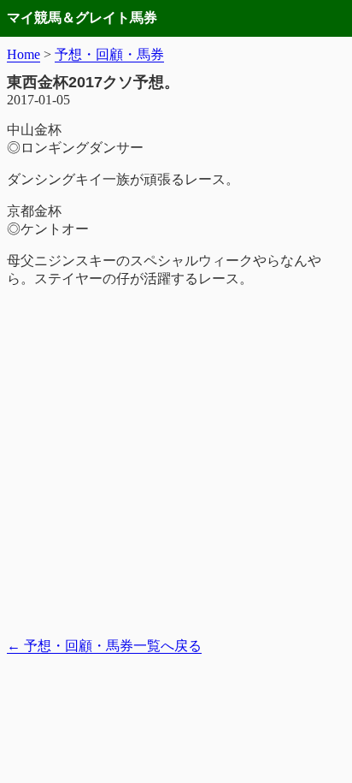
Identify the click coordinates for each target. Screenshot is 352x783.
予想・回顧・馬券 (109, 54)
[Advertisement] (176, 463)
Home (23, 54)
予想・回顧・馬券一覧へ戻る (104, 645)
